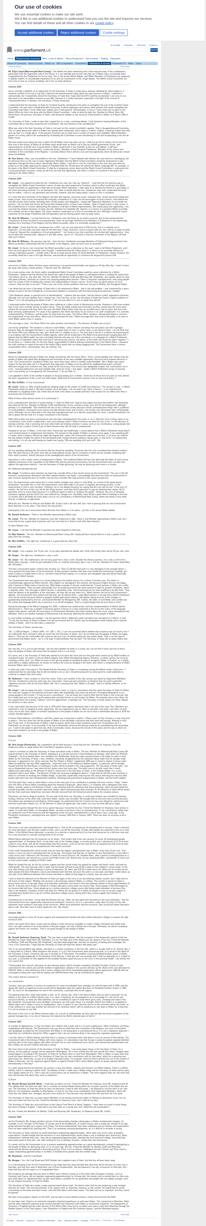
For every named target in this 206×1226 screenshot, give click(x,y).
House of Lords (35, 63)
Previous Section (15, 66)
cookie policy (104, 23)
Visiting (104, 58)
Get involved (92, 58)
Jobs (59, 1220)
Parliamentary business (28, 58)
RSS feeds (141, 45)
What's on (49, 63)
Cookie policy (106, 1220)
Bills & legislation (65, 63)
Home (11, 58)
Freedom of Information (46, 1220)
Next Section (13, 1214)
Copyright (84, 1220)
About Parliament (74, 58)
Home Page (125, 66)
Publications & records (99, 63)
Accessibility (115, 45)
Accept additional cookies (36, 32)
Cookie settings (114, 32)
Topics (139, 63)
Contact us (153, 45)
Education (115, 58)
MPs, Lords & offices (52, 58)
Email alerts (128, 45)
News (130, 63)
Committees (80, 63)
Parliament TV (119, 63)
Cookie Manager (119, 1220)
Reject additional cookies (78, 32)
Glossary (20, 1220)
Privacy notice (95, 1220)
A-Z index (10, 1220)
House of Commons (17, 63)
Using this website (71, 1220)
